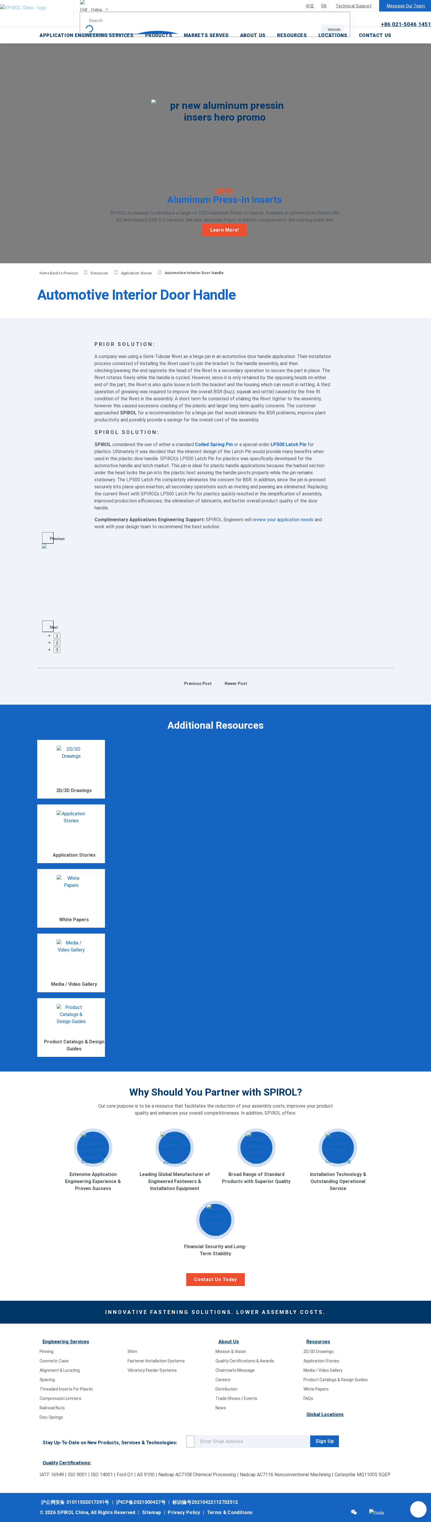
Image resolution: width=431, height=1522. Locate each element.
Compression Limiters (60, 1398)
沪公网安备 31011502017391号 (75, 1502)
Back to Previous (64, 273)
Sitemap (151, 1512)
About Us (253, 35)
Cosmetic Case (54, 1361)
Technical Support (354, 6)
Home (45, 273)
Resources (292, 35)
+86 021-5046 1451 (406, 24)
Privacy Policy (184, 1512)
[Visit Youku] (376, 1512)
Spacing (47, 1379)
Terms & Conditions (230, 1512)
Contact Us (375, 35)
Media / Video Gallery (322, 1370)
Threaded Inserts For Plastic (66, 1389)
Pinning (46, 1351)
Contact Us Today (215, 1279)
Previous (52, 538)
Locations (332, 35)
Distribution (226, 1389)
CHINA (96, 10)
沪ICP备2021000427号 (141, 1502)
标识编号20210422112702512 (205, 1502)
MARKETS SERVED (206, 35)
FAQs (308, 1398)
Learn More (74, 781)
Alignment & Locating (60, 1370)
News (221, 1407)
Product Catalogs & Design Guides (335, 1379)
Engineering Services (66, 1341)
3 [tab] (57, 650)
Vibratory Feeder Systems (152, 1370)
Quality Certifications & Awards (245, 1361)
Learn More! (224, 230)
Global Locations (325, 1414)
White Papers (316, 1389)
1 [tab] (57, 636)
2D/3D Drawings (318, 1351)
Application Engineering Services (86, 35)
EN (324, 6)
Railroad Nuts (52, 1407)
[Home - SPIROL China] (37, 13)
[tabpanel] (101, 546)
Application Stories (136, 273)
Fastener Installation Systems (156, 1361)
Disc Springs (51, 1417)
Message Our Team (406, 6)
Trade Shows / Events (236, 1398)
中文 (310, 6)
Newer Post (236, 683)
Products (158, 35)
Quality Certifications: (67, 1463)
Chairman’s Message (235, 1370)
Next (52, 627)
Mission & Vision (231, 1351)
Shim (132, 1351)
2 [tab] (57, 643)
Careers (223, 1379)
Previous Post (198, 683)
